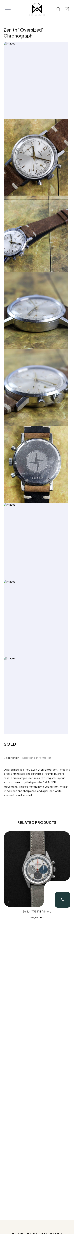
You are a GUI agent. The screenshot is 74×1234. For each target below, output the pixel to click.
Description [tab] (11, 757)
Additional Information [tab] (37, 757)
